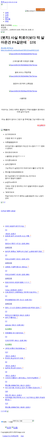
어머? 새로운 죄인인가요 (15, 230)
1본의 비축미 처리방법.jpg (16, 352)
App (22, 436)
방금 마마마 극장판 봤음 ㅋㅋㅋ (18, 286)
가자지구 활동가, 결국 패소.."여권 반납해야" (23, 381)
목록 (8, 211)
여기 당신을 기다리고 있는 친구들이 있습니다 (23, 391)
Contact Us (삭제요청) (11, 436)
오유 (7, 15)
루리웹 (7, 19)
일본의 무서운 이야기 (14, 371)
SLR (6, 17)
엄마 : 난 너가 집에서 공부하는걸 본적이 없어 (23, 311)
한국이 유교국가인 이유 (15, 362)
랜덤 (7, 21)
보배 (7, 13)
